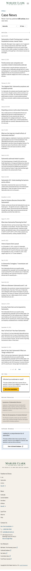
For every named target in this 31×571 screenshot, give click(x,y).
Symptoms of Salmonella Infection (12, 402)
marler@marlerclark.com (8, 532)
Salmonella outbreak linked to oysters (12, 159)
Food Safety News (5, 556)
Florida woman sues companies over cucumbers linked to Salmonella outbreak (14, 64)
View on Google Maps (7, 538)
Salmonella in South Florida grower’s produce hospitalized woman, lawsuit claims (15, 40)
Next (19, 369)
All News (3, 11)
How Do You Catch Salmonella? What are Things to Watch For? (13, 351)
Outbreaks (3, 495)
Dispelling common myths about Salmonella (14, 110)
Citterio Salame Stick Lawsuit (10, 244)
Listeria (2, 483)
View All (2, 486)
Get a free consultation (11, 389)
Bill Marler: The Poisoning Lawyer (8, 547)
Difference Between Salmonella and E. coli (14, 285)
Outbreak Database (5, 550)
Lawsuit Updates (4, 497)
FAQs (2, 517)
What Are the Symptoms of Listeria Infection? (15, 415)
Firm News (3, 500)
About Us (3, 514)
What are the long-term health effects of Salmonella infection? (13, 134)
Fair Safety (3, 553)
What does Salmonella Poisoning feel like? (14, 222)
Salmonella (3, 480)
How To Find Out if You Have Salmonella (13, 331)
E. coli (2, 477)
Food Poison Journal (5, 559)
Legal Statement (24, 565)
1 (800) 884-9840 (7, 529)
